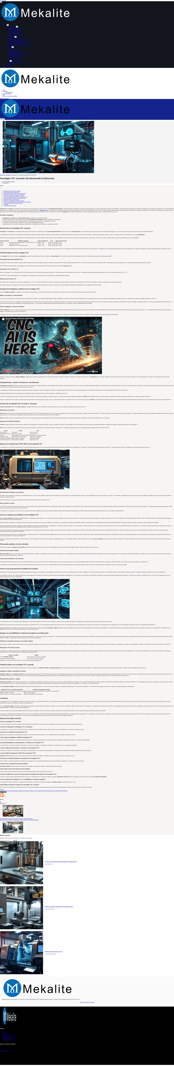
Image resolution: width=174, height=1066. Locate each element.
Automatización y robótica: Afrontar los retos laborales (14, 194)
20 (84, 553)
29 (32, 702)
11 (32, 386)
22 (135, 571)
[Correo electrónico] (3, 1062)
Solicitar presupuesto (4, 98)
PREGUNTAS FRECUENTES (10, 205)
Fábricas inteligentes (62, 790)
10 (73, 376)
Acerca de (5, 1032)
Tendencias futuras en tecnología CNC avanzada (13, 203)
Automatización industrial (23, 790)
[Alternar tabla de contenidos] (1, 188)
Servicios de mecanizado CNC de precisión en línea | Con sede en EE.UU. (61, 861)
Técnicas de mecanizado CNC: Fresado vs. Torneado (14, 195)
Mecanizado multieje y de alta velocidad (11, 199)
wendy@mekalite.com (5, 1051)
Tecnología (6, 182)
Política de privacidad (7, 1035)
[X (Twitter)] (2, 792)
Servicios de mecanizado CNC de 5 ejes (53, 951)
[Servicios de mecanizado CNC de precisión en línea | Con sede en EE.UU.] (21, 883)
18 (105, 525)
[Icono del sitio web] (0, 802)
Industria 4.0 (32, 790)
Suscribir (15, 840)
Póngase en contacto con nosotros (10, 96)
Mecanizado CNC (43, 210)
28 (98, 682)
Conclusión (6, 204)
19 (82, 534)
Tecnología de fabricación (41, 790)
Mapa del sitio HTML (7, 1037)
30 (86, 713)
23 (75, 621)
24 (91, 636)
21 (85, 553)
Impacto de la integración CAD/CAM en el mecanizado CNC (15, 197)
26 (89, 675)
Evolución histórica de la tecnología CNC (12, 192)
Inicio (4, 89)
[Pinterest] (4, 792)
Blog (4, 94)
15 (109, 446)
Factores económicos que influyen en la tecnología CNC (14, 198)
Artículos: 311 (3, 803)
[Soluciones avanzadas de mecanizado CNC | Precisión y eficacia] (21, 928)
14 (59, 414)
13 (98, 412)
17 (115, 517)
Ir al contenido (3, 0)
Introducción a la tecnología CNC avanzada (12, 190)
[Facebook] (1, 792)
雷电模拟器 (5, 1041)
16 (113, 495)
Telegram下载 (6, 1042)
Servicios (5, 91)
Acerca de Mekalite (7, 93)
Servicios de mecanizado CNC (9, 1038)
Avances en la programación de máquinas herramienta (14, 200)
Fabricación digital (13, 790)
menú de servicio (9, 92)
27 (128, 675)
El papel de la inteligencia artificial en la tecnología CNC (15, 193)
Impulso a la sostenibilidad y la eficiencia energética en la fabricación (17, 201)
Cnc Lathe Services (7, 1040)
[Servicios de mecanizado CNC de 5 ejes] (21, 973)
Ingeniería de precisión (52, 790)
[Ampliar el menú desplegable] (7, 91)
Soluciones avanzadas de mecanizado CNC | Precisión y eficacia (59, 906)
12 (56, 396)
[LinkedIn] (5, 792)
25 (169, 643)
